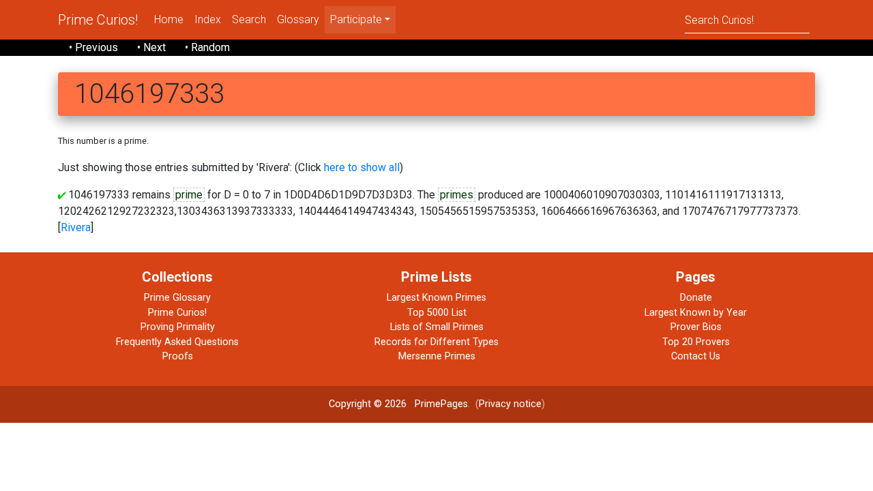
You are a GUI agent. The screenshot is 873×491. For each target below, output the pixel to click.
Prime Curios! (98, 20)
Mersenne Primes (436, 356)
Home (168, 19)
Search (249, 19)
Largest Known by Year (696, 312)
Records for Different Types (436, 342)
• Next (151, 47)
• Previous (93, 47)
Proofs (177, 356)
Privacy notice (510, 404)
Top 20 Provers (696, 342)
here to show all (362, 167)
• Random (207, 47)
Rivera (76, 227)
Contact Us (695, 356)
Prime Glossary (177, 297)
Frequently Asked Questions (177, 342)
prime (189, 194)
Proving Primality (177, 327)
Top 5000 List (437, 312)
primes (456, 194)
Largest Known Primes (436, 297)
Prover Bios (696, 327)
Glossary (298, 19)
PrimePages (441, 404)
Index (207, 19)
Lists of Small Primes (437, 327)
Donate (696, 297)
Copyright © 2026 (367, 404)
